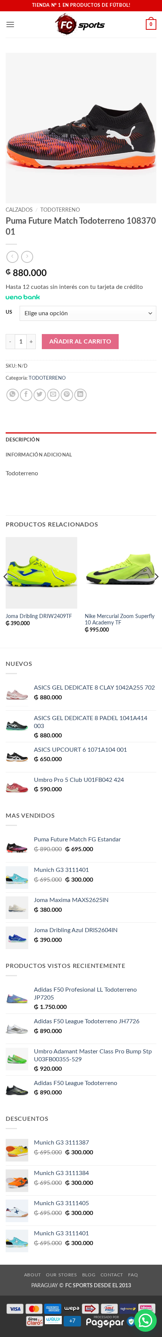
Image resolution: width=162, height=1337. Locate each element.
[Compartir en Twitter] (40, 395)
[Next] (155, 591)
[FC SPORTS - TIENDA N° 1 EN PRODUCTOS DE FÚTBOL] (80, 24)
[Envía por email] (53, 395)
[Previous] (6, 591)
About (32, 1275)
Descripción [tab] (23, 440)
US (9, 312)
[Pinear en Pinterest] (67, 395)
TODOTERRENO (60, 210)
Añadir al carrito (80, 342)
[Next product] (12, 257)
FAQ (133, 1275)
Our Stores (61, 1275)
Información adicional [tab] (39, 455)
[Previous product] (27, 257)
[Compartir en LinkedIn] (80, 395)
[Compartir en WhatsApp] (12, 395)
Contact (112, 1275)
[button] (10, 24)
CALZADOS (19, 210)
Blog (88, 1275)
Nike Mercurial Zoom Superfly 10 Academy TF (119, 620)
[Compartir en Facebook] (26, 395)
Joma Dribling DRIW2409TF (39, 616)
